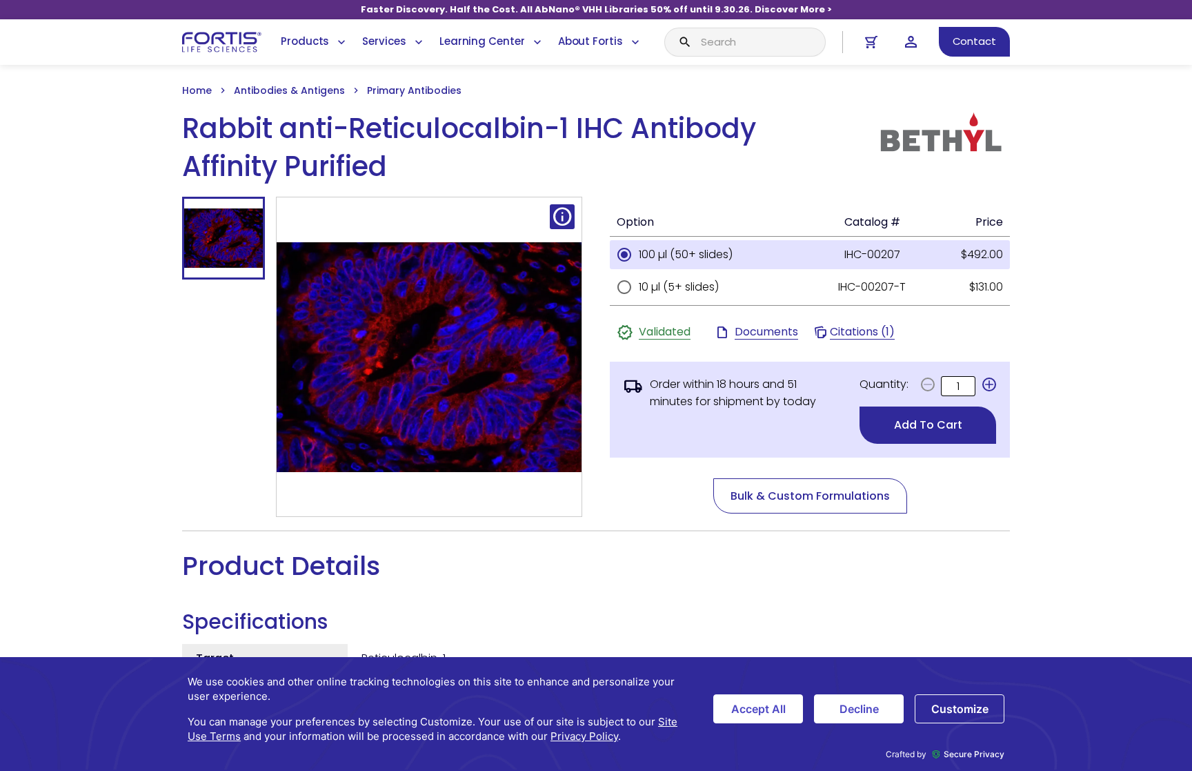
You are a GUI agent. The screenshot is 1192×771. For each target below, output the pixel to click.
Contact (974, 41)
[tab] (223, 238)
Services (384, 41)
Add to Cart (928, 425)
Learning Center (482, 41)
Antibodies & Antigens (289, 90)
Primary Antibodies (414, 90)
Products (305, 41)
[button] (989, 384)
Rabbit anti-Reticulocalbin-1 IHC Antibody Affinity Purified (469, 148)
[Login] (911, 42)
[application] (596, 714)
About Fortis (590, 41)
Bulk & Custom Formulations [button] (810, 496)
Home (197, 90)
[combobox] (745, 42)
